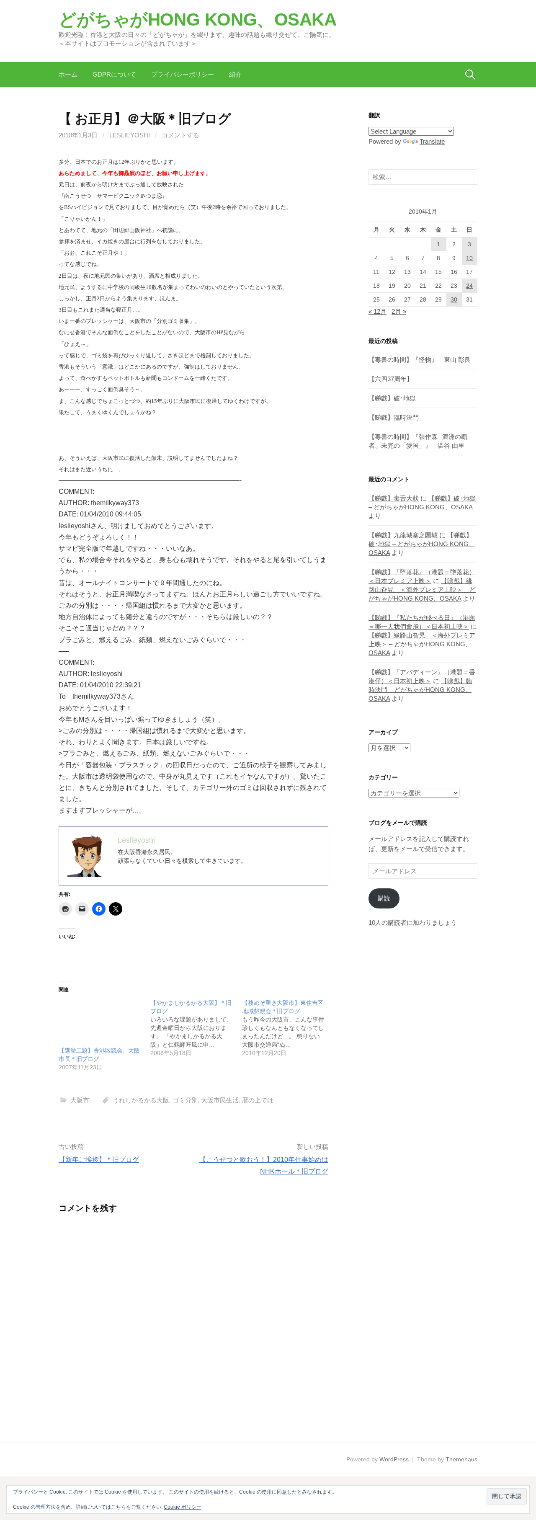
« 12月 (377, 311)
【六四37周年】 (390, 378)
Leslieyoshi (129, 135)
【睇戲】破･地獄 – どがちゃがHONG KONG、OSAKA (421, 544)
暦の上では (257, 1100)
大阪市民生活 (220, 1100)
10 (469, 258)
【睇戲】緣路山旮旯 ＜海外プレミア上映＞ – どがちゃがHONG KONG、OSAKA (422, 589)
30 (454, 299)
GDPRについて (114, 74)
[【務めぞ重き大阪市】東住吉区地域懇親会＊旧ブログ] (288, 1028)
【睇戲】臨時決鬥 (393, 417)
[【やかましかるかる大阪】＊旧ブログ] (196, 1028)
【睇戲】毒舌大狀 (393, 498)
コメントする (180, 135)
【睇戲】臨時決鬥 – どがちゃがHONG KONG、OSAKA (420, 689)
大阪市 (79, 1100)
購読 (384, 898)
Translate (432, 141)
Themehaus (461, 1459)
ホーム (68, 74)
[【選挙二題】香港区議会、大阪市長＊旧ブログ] (100, 1022)
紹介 (235, 74)
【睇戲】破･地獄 (392, 398)
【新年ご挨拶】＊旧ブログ (99, 1159)
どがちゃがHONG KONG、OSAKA (198, 19)
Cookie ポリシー (182, 1507)
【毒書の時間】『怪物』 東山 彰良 (419, 359)
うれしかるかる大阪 (141, 1100)
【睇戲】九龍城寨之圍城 (403, 535)
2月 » (399, 311)
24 (469, 285)
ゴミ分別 (185, 1100)
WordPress (394, 1459)
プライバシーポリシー (182, 74)
